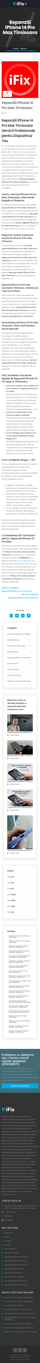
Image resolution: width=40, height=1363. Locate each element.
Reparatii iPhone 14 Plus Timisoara (23, 598)
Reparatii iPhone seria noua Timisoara (19, 1021)
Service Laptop (13, 669)
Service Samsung (14, 675)
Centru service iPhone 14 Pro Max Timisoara (18, 966)
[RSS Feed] (25, 1350)
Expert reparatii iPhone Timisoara (18, 1016)
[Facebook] (15, 1350)
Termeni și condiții (12, 1253)
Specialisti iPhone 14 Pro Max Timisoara (18, 971)
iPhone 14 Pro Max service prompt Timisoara (19, 1026)
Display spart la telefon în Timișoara (20, 781)
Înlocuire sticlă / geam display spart (19, 1301)
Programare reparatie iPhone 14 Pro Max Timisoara (20, 1001)
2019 (10, 877)
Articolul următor (29, 594)
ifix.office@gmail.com (25, 561)
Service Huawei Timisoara (15, 1277)
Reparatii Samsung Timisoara (16, 1265)
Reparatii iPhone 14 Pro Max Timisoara (19, 936)
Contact (8, 1245)
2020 (10, 883)
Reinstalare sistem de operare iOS (18, 1309)
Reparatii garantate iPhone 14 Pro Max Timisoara (20, 976)
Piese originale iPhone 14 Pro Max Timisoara (20, 981)
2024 (11, 900)
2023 (11, 895)
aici (11, 278)
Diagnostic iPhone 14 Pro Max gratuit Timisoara (19, 1006)
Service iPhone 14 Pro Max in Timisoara (20, 941)
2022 (10, 889)
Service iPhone (13, 663)
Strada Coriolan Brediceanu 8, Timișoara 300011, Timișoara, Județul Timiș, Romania (20, 1207)
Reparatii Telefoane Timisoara (16, 1257)
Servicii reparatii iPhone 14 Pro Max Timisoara (19, 986)
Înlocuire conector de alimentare (18, 1324)
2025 (11, 906)
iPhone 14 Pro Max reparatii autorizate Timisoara (19, 956)
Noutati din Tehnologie (16, 646)
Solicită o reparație (20, 1086)
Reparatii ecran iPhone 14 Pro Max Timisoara (19, 946)
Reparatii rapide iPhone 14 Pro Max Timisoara (19, 996)
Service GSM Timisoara (14, 1273)
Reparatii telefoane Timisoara (19, 658)
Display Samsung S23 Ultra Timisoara (19, 1328)
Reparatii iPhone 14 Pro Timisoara (16, 591)
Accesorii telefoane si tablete (18, 634)
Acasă (15, 49)
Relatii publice (12, 652)
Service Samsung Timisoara (16, 1281)
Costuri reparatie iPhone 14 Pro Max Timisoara (19, 991)
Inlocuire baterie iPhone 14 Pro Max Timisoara (19, 951)
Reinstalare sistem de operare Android (20, 1313)
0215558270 (8, 1216)
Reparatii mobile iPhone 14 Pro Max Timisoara (19, 1031)
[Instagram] (19, 1350)
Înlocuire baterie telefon (14, 1305)
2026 (10, 912)
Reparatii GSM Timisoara (14, 1269)
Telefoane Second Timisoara (18, 681)
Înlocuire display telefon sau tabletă (19, 1297)
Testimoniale (10, 1249)
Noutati (23, 49)
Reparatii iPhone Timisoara (15, 1261)
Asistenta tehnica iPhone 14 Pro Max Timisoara (20, 961)
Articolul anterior (10, 588)
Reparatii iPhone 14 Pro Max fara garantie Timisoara (19, 1011)
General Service (13, 640)
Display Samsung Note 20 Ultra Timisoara (21, 1332)
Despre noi (9, 1233)
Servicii (7, 1237)
